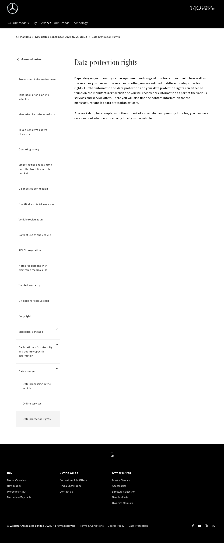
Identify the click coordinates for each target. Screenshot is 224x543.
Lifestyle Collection (123, 491)
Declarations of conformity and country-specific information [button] (35, 351)
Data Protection (138, 526)
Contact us (66, 491)
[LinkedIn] (213, 526)
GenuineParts (120, 497)
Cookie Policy (116, 526)
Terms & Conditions (92, 526)
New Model (14, 486)
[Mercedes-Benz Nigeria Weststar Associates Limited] (12, 8)
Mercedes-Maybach (19, 497)
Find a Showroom (70, 486)
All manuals (23, 37)
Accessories (119, 486)
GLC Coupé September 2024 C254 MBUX (61, 37)
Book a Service (121, 480)
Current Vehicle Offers (73, 480)
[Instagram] (206, 526)
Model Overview (17, 480)
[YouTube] (199, 526)
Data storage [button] (26, 371)
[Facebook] (193, 526)
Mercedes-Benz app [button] (31, 332)
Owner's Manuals (122, 503)
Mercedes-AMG (16, 491)
